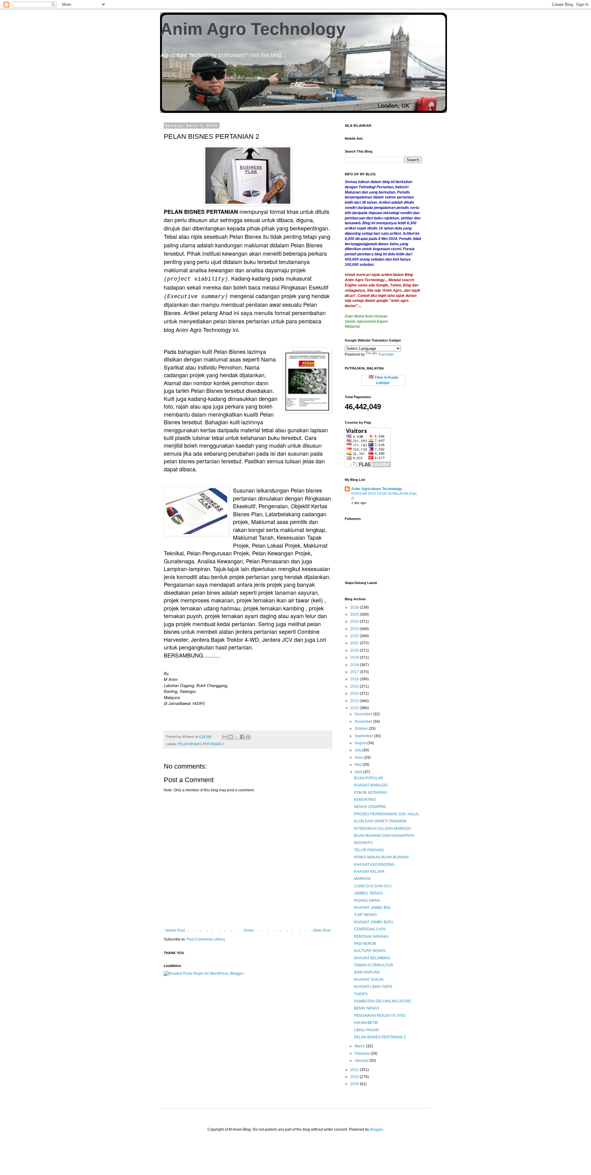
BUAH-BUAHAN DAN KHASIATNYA (384, 835)
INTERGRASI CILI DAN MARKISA (382, 828)
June (359, 757)
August (361, 743)
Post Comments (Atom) (206, 939)
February (363, 1053)
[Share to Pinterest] (248, 737)
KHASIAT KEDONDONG (374, 864)
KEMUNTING (365, 799)
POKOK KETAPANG (370, 792)
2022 (355, 636)
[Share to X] (236, 737)
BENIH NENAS (366, 1008)
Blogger (376, 1129)
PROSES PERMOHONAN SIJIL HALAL (387, 814)
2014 (355, 693)
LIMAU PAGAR (366, 1030)
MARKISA (362, 879)
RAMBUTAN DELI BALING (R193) (382, 1001)
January (362, 1060)
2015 (355, 686)
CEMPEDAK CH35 (370, 929)
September (364, 736)
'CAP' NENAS (365, 915)
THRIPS (361, 994)
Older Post (321, 930)
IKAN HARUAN (367, 972)
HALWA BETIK (366, 1023)
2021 (355, 643)
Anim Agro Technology (253, 28)
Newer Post (175, 930)
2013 (355, 701)
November (364, 721)
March (360, 1046)
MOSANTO (363, 843)
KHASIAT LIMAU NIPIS (373, 987)
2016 (355, 679)
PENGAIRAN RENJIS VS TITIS (379, 1015)
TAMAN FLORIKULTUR (373, 965)
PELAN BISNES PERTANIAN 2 (201, 744)
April (359, 772)
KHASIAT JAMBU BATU (373, 922)
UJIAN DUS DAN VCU (373, 886)
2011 (355, 1070)
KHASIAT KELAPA (369, 871)
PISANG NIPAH (367, 900)
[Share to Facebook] (242, 737)
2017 (355, 672)
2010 (355, 1077)
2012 (355, 708)
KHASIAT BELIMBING (372, 958)
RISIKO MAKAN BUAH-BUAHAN (381, 857)
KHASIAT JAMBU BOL (372, 907)
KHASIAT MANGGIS (371, 785)
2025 (355, 614)
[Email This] (225, 737)
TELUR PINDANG (369, 850)
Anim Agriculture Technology (376, 489)
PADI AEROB (365, 943)
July (358, 750)
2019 (355, 657)
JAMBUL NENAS (368, 893)
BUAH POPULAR (368, 778)
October (362, 728)
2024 (355, 621)
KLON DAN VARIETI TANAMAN (380, 821)
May (359, 764)
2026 (355, 607)
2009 (355, 1084)
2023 (355, 629)
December (364, 714)
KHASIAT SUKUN (369, 979)
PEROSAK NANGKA (371, 936)
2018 (355, 665)
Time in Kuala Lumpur (386, 380)
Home (249, 930)
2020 (355, 650)
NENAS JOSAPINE (370, 807)
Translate (386, 354)
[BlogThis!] (230, 737)
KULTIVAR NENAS (369, 951)
